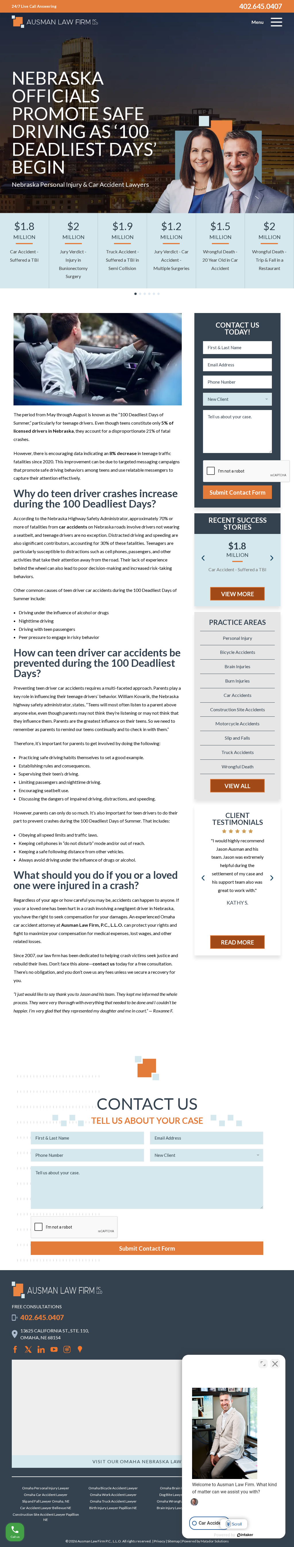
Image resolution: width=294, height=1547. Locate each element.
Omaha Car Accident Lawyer (45, 1494)
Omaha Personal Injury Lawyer (45, 1488)
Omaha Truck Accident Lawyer (113, 1501)
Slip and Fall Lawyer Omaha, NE (45, 1501)
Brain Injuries (237, 666)
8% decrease (123, 453)
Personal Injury (237, 638)
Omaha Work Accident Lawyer (113, 1494)
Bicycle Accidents (237, 652)
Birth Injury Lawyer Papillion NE (113, 1508)
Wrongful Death (238, 766)
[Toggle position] (263, 1363)
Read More (237, 942)
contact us (103, 963)
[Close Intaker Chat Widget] (275, 1363)
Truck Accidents (237, 752)
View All (237, 785)
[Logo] (57, 1296)
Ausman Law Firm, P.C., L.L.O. (92, 925)
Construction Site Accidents (237, 709)
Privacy (159, 1541)
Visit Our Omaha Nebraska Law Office (147, 1461)
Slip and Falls (237, 738)
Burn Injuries (237, 680)
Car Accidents (238, 695)
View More (237, 593)
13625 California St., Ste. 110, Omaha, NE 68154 (54, 1334)
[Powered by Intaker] (245, 1535)
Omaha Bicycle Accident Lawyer (113, 1488)
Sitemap (173, 1541)
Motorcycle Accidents (237, 723)
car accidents (73, 526)
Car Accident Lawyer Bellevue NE (45, 1508)
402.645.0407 (260, 6)
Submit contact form (238, 492)
